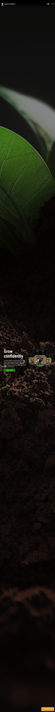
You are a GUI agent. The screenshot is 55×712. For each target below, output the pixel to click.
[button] (48, 4)
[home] (8, 4)
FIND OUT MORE (9, 370)
